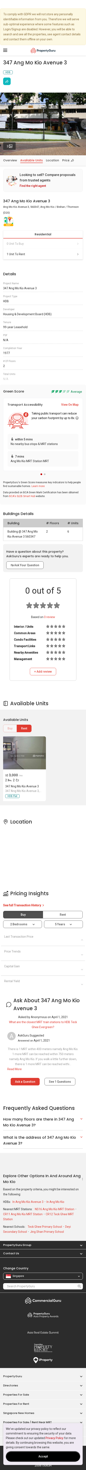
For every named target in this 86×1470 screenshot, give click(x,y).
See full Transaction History (22, 905)
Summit (43, 1332)
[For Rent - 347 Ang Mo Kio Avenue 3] (24, 752)
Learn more (38, 486)
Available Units (31, 160)
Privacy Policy (54, 1438)
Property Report (43, 1348)
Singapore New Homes (18, 1413)
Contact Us (11, 1253)
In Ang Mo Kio (55, 1202)
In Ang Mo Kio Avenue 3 (28, 1202)
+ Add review (43, 671)
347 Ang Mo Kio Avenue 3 (22, 786)
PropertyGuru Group (17, 1245)
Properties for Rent (16, 1404)
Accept (43, 1456)
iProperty (43, 1360)
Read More (14, 1069)
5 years (60, 924)
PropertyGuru (12, 1376)
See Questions (60, 1081)
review (49, 617)
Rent (24, 728)
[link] (43, 180)
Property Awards (43, 1315)
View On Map (69, 404)
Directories (10, 1385)
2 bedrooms (19, 924)
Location (52, 160)
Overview (10, 160)
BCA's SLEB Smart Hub (22, 496)
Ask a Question (25, 1081)
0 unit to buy (15, 243)
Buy (10, 728)
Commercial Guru (43, 1300)
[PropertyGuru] (43, 50)
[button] (41, 474)
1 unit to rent (16, 254)
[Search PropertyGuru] (79, 1286)
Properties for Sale (16, 1395)
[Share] (7, 81)
